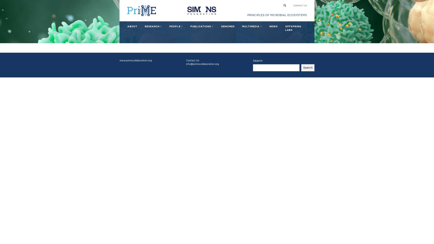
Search (257, 60)
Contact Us (300, 5)
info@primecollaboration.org (202, 64)
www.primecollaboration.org (136, 60)
